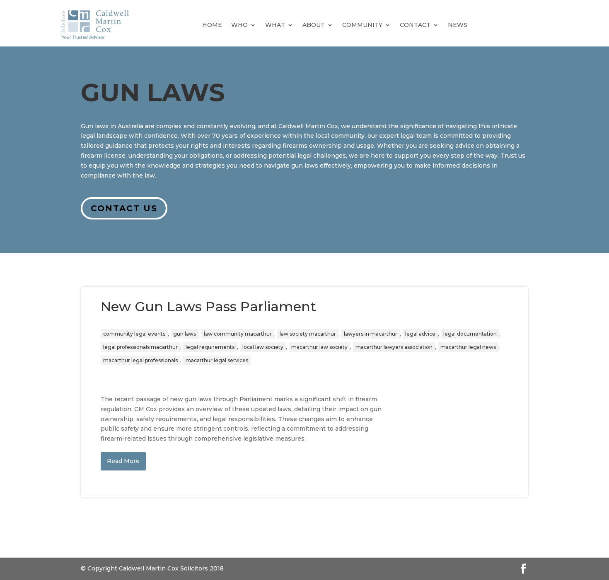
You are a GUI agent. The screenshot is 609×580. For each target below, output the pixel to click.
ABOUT (313, 25)
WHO (239, 25)
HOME (212, 25)
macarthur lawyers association (394, 347)
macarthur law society (319, 347)
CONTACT (415, 25)
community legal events (134, 334)
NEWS (457, 25)
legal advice (420, 334)
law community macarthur (238, 334)
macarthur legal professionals (140, 360)
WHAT (275, 25)
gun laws (184, 334)
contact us (124, 208)
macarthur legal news (468, 347)
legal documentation (470, 334)
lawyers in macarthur (370, 334)
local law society (262, 347)
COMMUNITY (362, 25)
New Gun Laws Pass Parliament (208, 306)
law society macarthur (308, 334)
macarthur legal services (217, 360)
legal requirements (210, 347)
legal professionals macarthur (140, 347)
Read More (123, 461)
